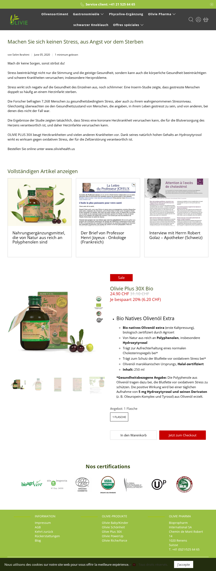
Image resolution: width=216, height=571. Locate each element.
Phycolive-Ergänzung (126, 14)
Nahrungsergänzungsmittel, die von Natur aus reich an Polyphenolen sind (38, 237)
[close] (212, 4)
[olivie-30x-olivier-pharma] (57, 323)
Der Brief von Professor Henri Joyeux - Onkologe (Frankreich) (103, 237)
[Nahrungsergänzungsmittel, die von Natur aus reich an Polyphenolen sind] (40, 202)
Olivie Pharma (159, 14)
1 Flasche (119, 417)
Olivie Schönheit (113, 527)
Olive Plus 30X (112, 532)
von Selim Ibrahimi (18, 54)
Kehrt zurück (44, 532)
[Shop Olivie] (19, 19)
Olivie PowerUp (112, 536)
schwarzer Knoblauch (90, 25)
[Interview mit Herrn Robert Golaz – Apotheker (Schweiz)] (176, 202)
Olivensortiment (54, 14)
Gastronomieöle (86, 14)
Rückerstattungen (47, 536)
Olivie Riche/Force (114, 540)
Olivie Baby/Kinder (115, 523)
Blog (38, 540)
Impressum (43, 523)
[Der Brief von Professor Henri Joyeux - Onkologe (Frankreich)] (108, 202)
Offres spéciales (126, 25)
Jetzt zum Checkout (182, 435)
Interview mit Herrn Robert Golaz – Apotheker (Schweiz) (175, 235)
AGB (38, 527)
